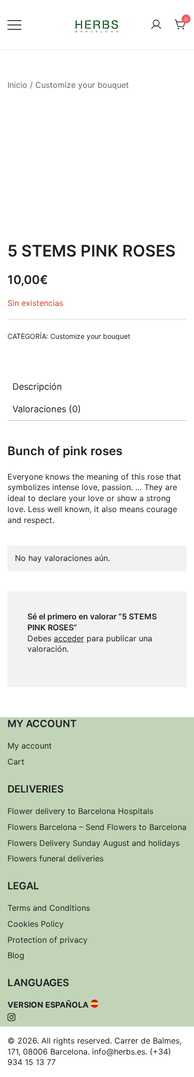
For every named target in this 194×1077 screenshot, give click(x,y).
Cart (15, 762)
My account (29, 746)
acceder (69, 638)
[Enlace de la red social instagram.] (11, 1016)
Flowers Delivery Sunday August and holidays (93, 843)
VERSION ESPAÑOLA (48, 1005)
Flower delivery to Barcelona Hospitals (80, 811)
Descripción (37, 386)
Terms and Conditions (48, 908)
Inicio (17, 85)
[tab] (97, 387)
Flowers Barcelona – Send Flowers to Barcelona (97, 827)
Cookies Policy (35, 924)
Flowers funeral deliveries (55, 858)
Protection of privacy (47, 940)
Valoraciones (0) (46, 409)
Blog (15, 955)
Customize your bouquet (82, 85)
